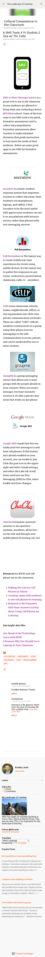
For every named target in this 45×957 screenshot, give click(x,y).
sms (5, 663)
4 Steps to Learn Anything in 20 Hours (17, 879)
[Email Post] (4, 653)
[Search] (41, 4)
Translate (22, 843)
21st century (9, 656)
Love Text (16, 711)
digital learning (30, 660)
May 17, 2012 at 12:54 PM (21, 701)
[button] (4, 44)
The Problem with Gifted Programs (16, 903)
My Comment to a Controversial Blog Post (19, 856)
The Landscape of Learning (19, 4)
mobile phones (19, 684)
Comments (11, 791)
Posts (8, 789)
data (19, 660)
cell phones (9, 660)
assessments (23, 656)
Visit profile (19, 771)
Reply (14, 694)
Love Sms (33, 709)
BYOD (33, 656)
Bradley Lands (21, 767)
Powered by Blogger (24, 953)
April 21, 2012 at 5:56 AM (21, 686)
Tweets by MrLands (10, 832)
